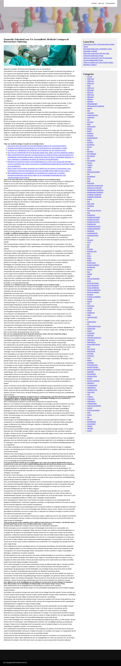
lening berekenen (93, 285)
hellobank (90, 206)
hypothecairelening (93, 229)
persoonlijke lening (93, 344)
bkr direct (90, 151)
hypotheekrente (92, 233)
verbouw (90, 397)
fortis (88, 181)
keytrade (90, 249)
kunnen (89, 269)
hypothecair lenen (93, 219)
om (88, 324)
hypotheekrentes (92, 235)
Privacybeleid (110, 3)
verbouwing (91, 401)
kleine (89, 256)
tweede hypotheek (93, 381)
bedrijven (90, 133)
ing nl (89, 242)
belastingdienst (92, 138)
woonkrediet (91, 424)
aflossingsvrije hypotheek (95, 106)
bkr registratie (91, 154)
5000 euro (90, 95)
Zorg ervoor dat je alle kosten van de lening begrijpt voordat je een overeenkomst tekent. (37, 146)
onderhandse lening (94, 326)
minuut (89, 310)
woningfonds (91, 421)
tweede (89, 378)
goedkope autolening (94, 194)
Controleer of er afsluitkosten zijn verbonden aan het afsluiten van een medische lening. (37, 150)
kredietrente (91, 267)
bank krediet (91, 126)
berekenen (90, 144)
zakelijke (90, 428)
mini (88, 303)
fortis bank (90, 183)
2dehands (90, 90)
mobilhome (91, 313)
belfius (89, 140)
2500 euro (90, 88)
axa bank (90, 122)
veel (88, 394)
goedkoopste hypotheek (95, 192)
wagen (89, 415)
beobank (90, 142)
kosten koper (91, 263)
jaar (88, 244)
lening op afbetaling (93, 290)
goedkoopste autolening (95, 190)
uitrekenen (90, 383)
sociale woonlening (93, 369)
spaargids (90, 372)
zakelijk (89, 426)
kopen (89, 258)
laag (88, 272)
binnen (89, 147)
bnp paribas (91, 160)
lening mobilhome (93, 288)
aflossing (90, 101)
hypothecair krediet (93, 217)
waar (88, 412)
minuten (90, 308)
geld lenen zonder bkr (94, 188)
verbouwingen (92, 403)
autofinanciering (92, 115)
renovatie (90, 353)
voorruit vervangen (93, 410)
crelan (89, 169)
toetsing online (92, 376)
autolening (90, 117)
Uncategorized (92, 385)
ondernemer (91, 328)
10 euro (89, 76)
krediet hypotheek (93, 265)
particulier (90, 335)
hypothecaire (91, 224)
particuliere (91, 340)
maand (89, 301)
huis (88, 213)
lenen (89, 281)
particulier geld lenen (94, 337)
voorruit (89, 408)
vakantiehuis (91, 387)
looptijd (89, 299)
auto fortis (90, 113)
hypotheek (90, 231)
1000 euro (90, 79)
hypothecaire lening (93, 226)
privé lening (91, 351)
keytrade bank (92, 251)
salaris (89, 360)
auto (88, 110)
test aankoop (91, 374)
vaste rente (91, 392)
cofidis (89, 167)
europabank (91, 176)
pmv (88, 347)
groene (89, 199)
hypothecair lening (93, 222)
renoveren (90, 356)
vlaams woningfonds (94, 406)
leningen (90, 294)
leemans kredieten (93, 278)
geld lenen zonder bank (95, 185)
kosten (89, 260)
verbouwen (91, 399)
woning (89, 419)
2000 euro (90, 83)
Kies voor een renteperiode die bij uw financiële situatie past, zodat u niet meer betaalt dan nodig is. (41, 152)
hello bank (90, 204)
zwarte (89, 431)
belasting (90, 135)
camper (89, 163)
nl (87, 319)
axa (88, 120)
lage (88, 276)
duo (88, 174)
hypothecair (91, 215)
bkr (88, 149)
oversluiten (91, 333)
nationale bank (92, 317)
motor (89, 315)
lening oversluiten (93, 292)
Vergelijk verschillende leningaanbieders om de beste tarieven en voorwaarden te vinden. (37, 148)
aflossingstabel (92, 104)
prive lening (91, 349)
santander (90, 362)
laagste (89, 274)
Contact (94, 3)
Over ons (101, 3)
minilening (90, 306)
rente (89, 358)
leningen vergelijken (94, 297)
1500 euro (90, 81)
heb (88, 201)
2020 (89, 85)
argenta (89, 108)
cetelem (89, 165)
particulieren (91, 342)
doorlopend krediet (93, 172)
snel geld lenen (92, 365)
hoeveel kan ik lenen (94, 210)
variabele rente (92, 390)
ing (88, 238)
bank (88, 124)
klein (88, 253)
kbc (88, 247)
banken (89, 129)
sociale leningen (92, 367)
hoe (88, 208)
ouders (89, 331)
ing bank (90, 240)
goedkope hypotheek (94, 197)
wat (88, 417)
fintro (88, 179)
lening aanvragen (93, 283)
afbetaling (90, 97)
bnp (88, 158)
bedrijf (89, 131)
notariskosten (91, 322)
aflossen (90, 99)
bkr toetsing (91, 156)
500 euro (90, 92)
